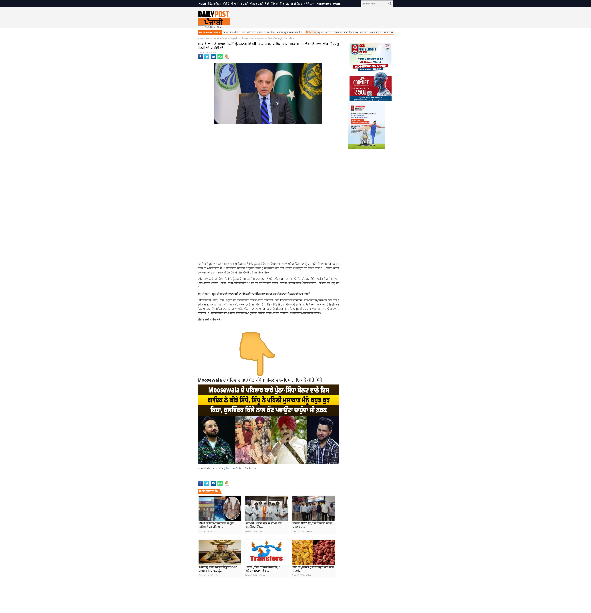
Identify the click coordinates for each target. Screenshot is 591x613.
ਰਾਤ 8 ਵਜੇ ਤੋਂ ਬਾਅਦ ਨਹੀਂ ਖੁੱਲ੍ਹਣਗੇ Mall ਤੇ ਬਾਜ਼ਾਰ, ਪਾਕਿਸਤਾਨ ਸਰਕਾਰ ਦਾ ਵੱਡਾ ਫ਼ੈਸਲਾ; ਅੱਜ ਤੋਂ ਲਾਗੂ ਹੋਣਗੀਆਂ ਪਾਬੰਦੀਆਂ (225, 32)
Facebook (231, 468)
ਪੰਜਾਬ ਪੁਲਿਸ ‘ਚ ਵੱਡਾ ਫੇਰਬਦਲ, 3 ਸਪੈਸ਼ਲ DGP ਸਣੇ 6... (263, 569)
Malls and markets (244, 479)
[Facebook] (200, 59)
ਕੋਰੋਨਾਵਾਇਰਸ (214, 3)
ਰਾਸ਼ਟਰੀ (244, 3)
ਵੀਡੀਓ (226, 3)
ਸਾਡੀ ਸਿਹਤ (296, 3)
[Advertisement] (268, 151)
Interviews (323, 3)
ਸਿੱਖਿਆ (274, 3)
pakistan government (267, 479)
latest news (226, 479)
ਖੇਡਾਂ (267, 3)
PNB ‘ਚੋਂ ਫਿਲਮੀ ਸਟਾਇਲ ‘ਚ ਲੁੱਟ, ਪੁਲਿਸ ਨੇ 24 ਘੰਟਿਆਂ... (216, 525)
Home (202, 3)
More (336, 3)
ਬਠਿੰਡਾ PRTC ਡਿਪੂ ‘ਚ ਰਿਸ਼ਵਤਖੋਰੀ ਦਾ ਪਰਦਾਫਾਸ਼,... (312, 525)
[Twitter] (206, 59)
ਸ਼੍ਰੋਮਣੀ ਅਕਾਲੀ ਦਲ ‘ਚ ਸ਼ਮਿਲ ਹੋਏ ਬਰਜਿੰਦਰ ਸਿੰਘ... (263, 525)
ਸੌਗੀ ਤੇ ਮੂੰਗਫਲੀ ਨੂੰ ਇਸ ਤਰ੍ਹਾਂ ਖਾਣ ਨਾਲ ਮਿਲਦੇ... (313, 569)
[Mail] (213, 59)
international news (208, 479)
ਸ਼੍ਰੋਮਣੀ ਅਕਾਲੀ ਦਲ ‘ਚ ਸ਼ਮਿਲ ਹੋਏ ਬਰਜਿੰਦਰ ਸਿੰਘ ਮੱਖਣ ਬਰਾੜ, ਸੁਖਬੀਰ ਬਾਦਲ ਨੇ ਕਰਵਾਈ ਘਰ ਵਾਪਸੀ (331, 32)
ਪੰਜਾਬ (234, 3)
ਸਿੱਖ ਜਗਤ (284, 3)
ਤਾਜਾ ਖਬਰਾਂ (208, 38)
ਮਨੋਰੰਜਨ (308, 3)
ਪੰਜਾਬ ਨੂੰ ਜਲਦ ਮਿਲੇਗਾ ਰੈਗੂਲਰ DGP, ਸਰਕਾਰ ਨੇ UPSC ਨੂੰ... (218, 569)
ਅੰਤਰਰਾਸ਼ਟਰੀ (256, 3)
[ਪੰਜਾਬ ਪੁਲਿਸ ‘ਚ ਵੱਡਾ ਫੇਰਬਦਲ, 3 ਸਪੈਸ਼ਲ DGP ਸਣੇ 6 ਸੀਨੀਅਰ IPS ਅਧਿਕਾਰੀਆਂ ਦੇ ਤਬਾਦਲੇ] (266, 552)
